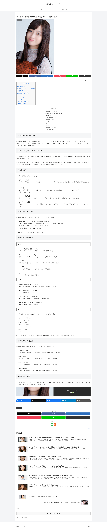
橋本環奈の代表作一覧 (23, 93)
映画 (21, 95)
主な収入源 (20, 90)
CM (20, 99)
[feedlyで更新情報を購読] (52, 424)
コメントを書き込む (53, 513)
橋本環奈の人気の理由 (23, 101)
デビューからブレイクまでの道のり (26, 88)
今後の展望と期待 (21, 103)
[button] (85, 76)
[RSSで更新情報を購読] (55, 424)
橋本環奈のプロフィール (23, 86)
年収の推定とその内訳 (23, 92)
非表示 (27, 83)
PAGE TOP (103, 511)
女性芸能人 (20, 408)
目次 (52, 108)
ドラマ (21, 97)
